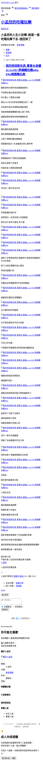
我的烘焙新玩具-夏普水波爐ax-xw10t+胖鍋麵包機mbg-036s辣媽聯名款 (23, 70)
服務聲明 (26, 727)
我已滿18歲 (6, 758)
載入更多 (5, 595)
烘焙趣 (19, 586)
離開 (13, 758)
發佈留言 (5, 609)
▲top (3, 590)
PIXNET (11, 724)
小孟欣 (4, 562)
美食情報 (20, 45)
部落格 (8, 53)
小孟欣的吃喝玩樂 (16, 22)
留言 (21, 576)
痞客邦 (16, 576)
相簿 (8, 50)
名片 (8, 56)
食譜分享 (19, 583)
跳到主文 (5, 29)
